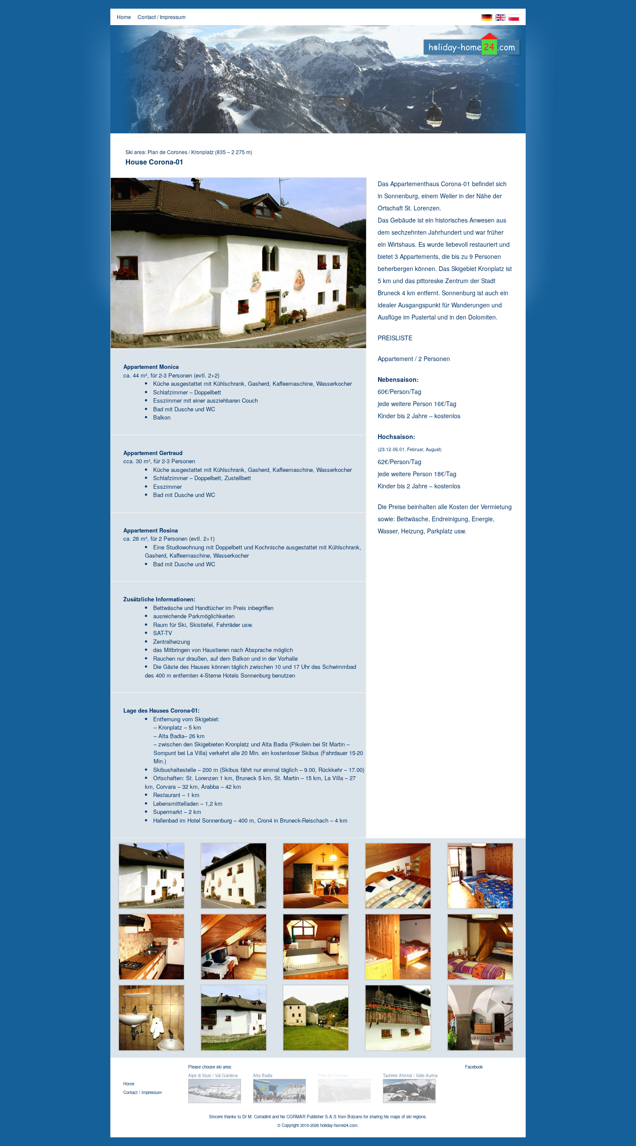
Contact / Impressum (162, 16)
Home (124, 16)
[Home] (471, 47)
